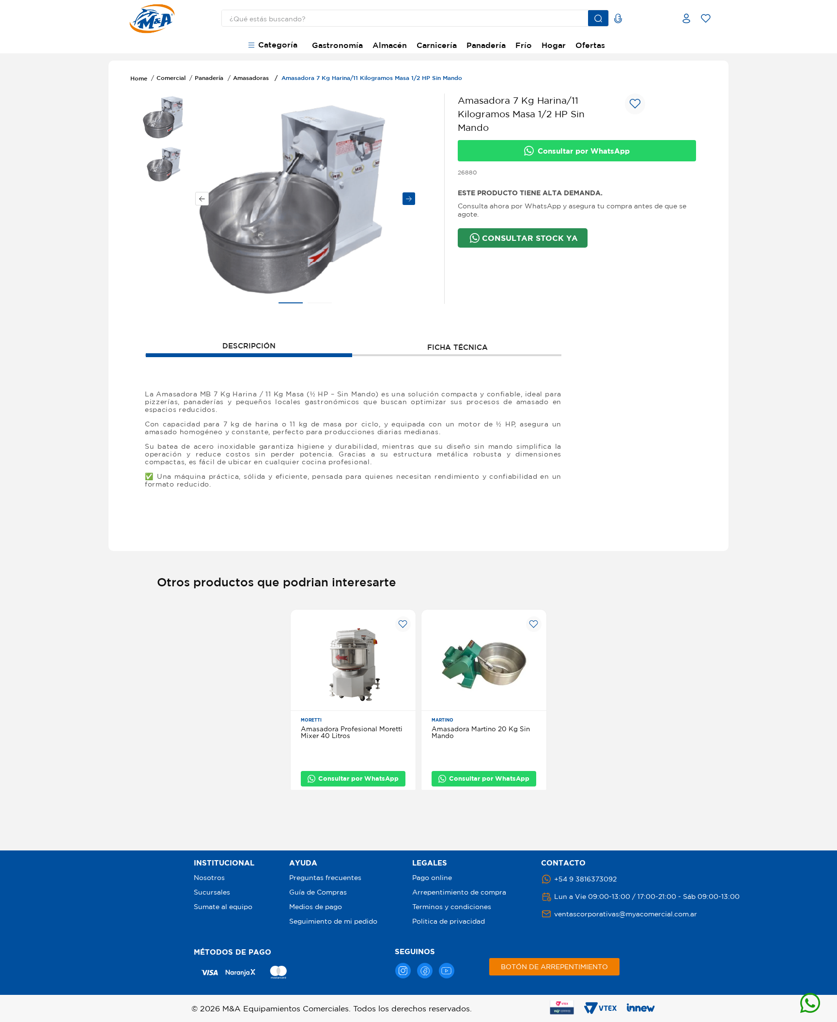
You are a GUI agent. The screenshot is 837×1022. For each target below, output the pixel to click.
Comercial (171, 77)
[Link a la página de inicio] (139, 78)
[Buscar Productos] (598, 18)
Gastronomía (337, 45)
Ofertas (590, 45)
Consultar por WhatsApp (584, 151)
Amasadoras (251, 77)
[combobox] (407, 18)
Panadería (486, 45)
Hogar (554, 45)
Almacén (389, 45)
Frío (523, 45)
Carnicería (437, 45)
